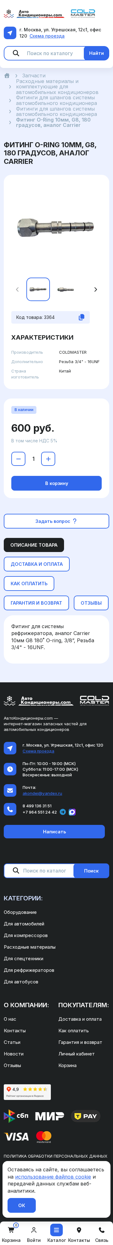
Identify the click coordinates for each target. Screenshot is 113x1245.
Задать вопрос (53, 521)
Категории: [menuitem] (23, 898)
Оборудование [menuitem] (20, 912)
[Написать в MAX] (72, 812)
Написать (54, 831)
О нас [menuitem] (10, 1019)
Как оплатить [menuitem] (73, 1031)
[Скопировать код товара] (81, 317)
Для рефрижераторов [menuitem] (29, 970)
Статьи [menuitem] (12, 1042)
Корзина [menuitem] (67, 1065)
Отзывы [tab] (91, 603)
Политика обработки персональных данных (55, 1156)
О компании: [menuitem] (26, 1005)
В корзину (56, 483)
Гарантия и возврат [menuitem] (80, 1042)
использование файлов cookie (53, 1177)
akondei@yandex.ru (42, 793)
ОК (21, 1205)
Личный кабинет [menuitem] (76, 1054)
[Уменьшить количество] (18, 459)
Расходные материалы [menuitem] (30, 947)
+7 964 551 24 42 (40, 812)
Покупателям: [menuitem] (83, 1005)
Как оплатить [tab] (29, 583)
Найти (96, 53)
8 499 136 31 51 (37, 805)
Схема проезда (47, 36)
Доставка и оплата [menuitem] (80, 1019)
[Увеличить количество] (48, 459)
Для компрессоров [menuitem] (26, 935)
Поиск (91, 870)
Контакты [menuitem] (15, 1031)
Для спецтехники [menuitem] (23, 958)
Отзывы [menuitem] (12, 1065)
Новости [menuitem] (14, 1054)
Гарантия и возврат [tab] (36, 603)
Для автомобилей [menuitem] (24, 924)
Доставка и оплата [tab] (37, 564)
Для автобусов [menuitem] (21, 982)
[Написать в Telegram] (62, 812)
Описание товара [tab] (33, 545)
